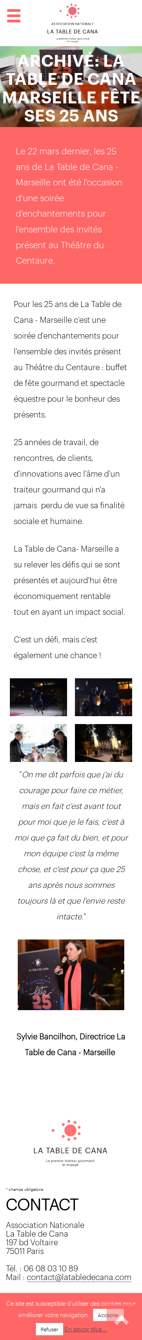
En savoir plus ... (86, 1329)
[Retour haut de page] (122, 1320)
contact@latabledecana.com (79, 1276)
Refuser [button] (49, 1329)
